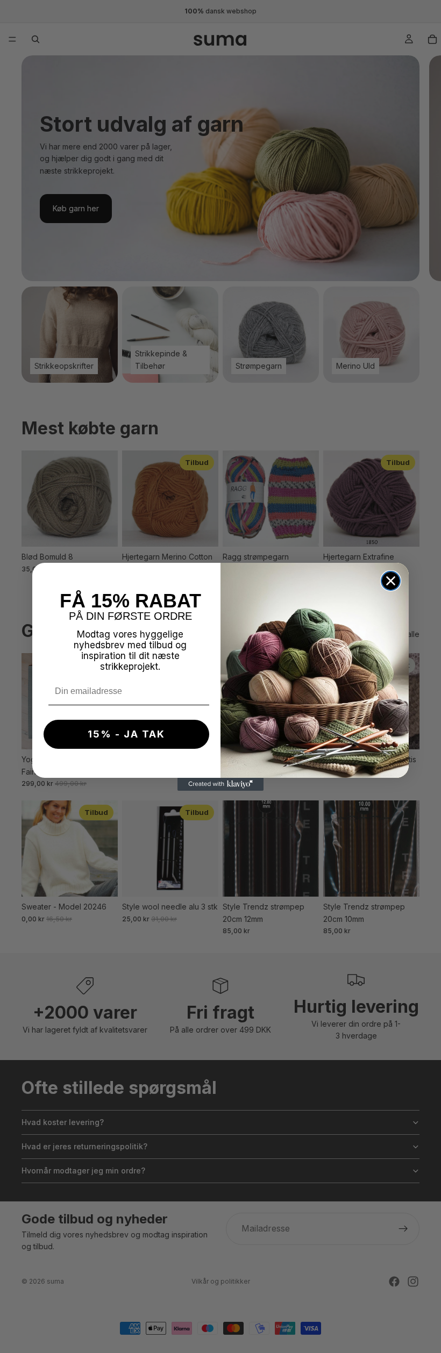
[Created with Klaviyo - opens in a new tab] (220, 784)
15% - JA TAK (126, 734)
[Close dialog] (390, 580)
